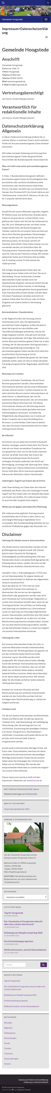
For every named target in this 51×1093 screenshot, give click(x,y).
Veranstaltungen (11, 1058)
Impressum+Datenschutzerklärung (33, 1080)
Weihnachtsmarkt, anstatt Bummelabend (25, 949)
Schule (7, 1043)
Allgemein (8, 1028)
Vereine (7, 1064)
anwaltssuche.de (34, 780)
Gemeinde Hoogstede (12, 19)
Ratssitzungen (10, 1038)
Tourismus (8, 1053)
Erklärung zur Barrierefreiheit (36, 1082)
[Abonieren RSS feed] (3, 2)
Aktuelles (8, 1023)
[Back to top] (44, 1087)
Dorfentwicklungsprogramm (18, 941)
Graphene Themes (24, 1090)
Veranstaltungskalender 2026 (16, 809)
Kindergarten (10, 1033)
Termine (7, 1048)
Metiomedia (31, 794)
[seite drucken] (47, 37)
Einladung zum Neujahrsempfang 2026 (23, 932)
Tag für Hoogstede (13, 912)
